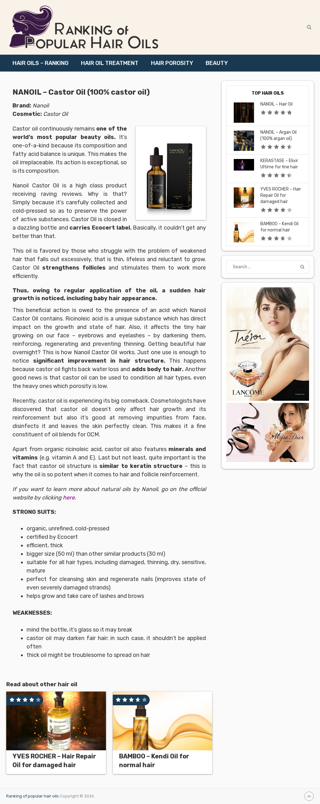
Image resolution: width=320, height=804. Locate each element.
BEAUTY (217, 63)
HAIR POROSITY (172, 63)
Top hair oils (268, 93)
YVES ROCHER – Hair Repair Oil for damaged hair (54, 760)
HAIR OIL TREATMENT (109, 63)
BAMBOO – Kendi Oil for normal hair (154, 760)
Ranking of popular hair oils (32, 796)
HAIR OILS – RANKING (40, 63)
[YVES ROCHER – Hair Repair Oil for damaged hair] (56, 721)
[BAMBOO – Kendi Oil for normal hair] (162, 721)
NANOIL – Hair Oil (276, 104)
